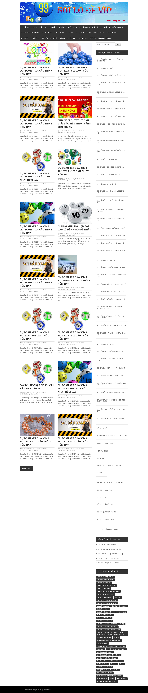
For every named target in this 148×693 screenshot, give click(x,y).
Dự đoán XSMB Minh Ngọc (105, 615)
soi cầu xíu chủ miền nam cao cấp (110, 418)
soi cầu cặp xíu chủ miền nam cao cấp (110, 359)
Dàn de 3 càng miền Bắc (104, 597)
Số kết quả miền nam (105, 519)
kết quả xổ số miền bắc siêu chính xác (108, 640)
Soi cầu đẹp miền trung (111, 27)
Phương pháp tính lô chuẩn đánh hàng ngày (111, 646)
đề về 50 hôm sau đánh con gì (106, 681)
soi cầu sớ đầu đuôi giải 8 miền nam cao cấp (111, 384)
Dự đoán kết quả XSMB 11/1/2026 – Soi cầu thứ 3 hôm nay (73, 70)
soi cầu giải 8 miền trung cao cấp (110, 292)
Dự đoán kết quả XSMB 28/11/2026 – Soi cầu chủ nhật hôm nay (35, 176)
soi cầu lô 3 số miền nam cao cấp (110, 392)
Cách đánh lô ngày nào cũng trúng (108, 591)
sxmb (122, 664)
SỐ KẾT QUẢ (82, 38)
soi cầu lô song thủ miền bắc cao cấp (110, 219)
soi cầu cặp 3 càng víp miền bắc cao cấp (111, 83)
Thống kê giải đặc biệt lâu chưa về (108, 670)
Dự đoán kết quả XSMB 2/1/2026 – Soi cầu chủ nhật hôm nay (72, 388)
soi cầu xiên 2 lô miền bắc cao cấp (111, 236)
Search (118, 44)
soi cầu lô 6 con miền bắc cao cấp (110, 167)
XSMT (102, 33)
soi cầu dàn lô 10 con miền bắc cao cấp (111, 93)
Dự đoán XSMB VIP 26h (104, 618)
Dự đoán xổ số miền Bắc (104, 621)
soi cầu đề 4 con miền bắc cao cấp (111, 101)
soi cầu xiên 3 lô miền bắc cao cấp (111, 243)
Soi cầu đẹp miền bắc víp (89, 27)
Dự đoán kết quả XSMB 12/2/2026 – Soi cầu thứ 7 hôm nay (73, 171)
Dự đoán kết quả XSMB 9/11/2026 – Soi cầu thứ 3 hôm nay (73, 441)
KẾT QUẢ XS (80, 33)
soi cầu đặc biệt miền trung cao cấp (112, 284)
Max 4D (118, 465)
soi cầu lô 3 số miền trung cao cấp (111, 299)
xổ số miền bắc (121, 678)
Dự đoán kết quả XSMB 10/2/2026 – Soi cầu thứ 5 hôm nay (73, 335)
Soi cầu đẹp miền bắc (67, 27)
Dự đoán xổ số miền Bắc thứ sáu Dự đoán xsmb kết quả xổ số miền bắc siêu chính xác (110, 633)
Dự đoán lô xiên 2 (102, 609)
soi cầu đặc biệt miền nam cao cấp (111, 368)
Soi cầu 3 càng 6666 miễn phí (116, 649)
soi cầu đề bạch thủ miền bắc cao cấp (110, 132)
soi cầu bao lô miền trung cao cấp (111, 267)
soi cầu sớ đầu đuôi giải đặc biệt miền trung (110, 317)
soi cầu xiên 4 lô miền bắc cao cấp (111, 251)
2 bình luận (34, 79)
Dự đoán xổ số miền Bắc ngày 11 (107, 626)
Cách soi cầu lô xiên (103, 588)
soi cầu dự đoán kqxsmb (105, 652)
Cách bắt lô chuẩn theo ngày (106, 585)
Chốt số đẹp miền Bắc (103, 582)
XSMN (95, 33)
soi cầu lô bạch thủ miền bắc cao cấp (110, 201)
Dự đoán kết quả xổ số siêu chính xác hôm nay (111, 606)
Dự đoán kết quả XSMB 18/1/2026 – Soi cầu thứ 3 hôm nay (35, 441)
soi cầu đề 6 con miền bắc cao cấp (111, 109)
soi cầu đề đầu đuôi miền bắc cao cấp (110, 141)
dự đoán (117, 597)
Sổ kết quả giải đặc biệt (104, 667)
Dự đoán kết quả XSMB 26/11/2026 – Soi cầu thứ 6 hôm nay (36, 123)
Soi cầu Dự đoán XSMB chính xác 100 (108, 655)
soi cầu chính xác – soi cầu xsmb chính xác (38, 27)
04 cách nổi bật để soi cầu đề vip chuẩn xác (37, 387)
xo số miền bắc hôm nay (104, 672)
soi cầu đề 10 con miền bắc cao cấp (111, 124)
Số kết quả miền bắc (105, 504)
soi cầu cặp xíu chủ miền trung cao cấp (111, 275)
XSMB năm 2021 (102, 678)
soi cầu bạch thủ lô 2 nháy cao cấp (111, 75)
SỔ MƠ (62, 38)
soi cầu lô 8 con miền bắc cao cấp (110, 174)
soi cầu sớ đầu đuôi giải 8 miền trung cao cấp (109, 307)
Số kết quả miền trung (106, 512)
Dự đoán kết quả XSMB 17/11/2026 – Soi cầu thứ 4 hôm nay (74, 280)
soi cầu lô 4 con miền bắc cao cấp (110, 159)
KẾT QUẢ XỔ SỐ (112, 33)
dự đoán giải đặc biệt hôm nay (106, 600)
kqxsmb (116, 637)
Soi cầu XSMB (101, 661)
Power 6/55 (101, 473)
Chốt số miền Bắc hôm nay (105, 579)
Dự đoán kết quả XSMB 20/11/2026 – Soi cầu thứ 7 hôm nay (36, 70)
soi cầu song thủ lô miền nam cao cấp (111, 410)
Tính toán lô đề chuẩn (63, 33)
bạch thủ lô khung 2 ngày (100, 38)
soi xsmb (114, 664)
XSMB (89, 33)
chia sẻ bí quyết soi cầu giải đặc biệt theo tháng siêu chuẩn (74, 123)
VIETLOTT (24, 38)
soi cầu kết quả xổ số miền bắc (106, 658)
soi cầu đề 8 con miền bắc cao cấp (111, 116)
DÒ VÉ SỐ (53, 38)
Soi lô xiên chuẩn (102, 664)
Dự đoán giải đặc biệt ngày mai (106, 603)
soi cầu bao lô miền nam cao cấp (110, 351)
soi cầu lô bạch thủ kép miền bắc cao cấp (110, 192)
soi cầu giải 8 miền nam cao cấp (110, 375)
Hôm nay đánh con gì (104, 637)
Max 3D (110, 465)
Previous (26, 468)
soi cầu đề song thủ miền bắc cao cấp (111, 151)
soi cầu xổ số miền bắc (116, 661)
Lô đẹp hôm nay (102, 643)
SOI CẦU (45, 38)
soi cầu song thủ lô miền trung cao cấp (112, 334)
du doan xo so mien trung (105, 594)
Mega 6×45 (101, 465)
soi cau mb (100, 649)
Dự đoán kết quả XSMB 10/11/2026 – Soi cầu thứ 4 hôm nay (36, 282)
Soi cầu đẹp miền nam (30, 33)
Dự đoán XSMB (121, 612)
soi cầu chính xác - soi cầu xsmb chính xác (33, 78)
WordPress (47, 690)
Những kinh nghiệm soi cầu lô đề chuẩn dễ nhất (74, 228)
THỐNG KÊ (35, 38)
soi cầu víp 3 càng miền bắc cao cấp (111, 228)
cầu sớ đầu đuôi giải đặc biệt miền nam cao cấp (111, 401)
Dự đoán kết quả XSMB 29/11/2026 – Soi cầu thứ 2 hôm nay (36, 229)
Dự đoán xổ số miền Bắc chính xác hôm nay (110, 623)
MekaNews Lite (30, 690)
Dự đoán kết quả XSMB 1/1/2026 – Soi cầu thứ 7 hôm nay (34, 335)
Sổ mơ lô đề (47, 33)
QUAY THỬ (71, 38)
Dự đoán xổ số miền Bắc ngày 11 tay (108, 629)
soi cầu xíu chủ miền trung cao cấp (111, 325)
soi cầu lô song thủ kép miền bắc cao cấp (110, 210)
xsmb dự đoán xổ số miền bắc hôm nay (109, 675)
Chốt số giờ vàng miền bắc (105, 577)
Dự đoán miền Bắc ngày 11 (105, 612)
